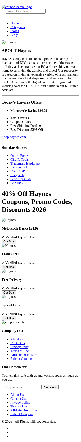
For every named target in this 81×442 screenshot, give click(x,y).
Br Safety (16, 183)
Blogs (14, 35)
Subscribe (50, 387)
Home (14, 23)
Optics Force (19, 155)
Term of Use (18, 406)
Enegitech (17, 175)
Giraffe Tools (19, 159)
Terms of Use (19, 351)
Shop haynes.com (14, 137)
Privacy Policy (20, 347)
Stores (14, 31)
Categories (17, 27)
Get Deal (8, 241)
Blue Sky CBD (20, 179)
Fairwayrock (19, 167)
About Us (17, 394)
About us (16, 339)
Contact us (17, 343)
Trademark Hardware (25, 163)
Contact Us (18, 398)
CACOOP (17, 171)
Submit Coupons (21, 358)
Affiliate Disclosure (23, 355)
